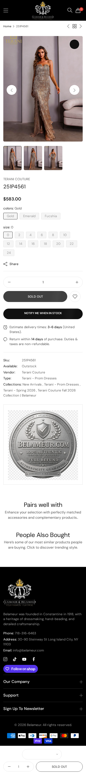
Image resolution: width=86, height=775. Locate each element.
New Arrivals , (32, 384)
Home (7, 26)
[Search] (69, 10)
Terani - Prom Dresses (39, 378)
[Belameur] (43, 10)
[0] (78, 10)
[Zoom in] (74, 44)
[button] (74, 90)
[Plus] (77, 282)
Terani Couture (16, 179)
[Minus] (9, 282)
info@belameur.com (23, 650)
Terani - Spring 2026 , (20, 390)
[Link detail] (5, 659)
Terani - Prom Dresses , (62, 384)
